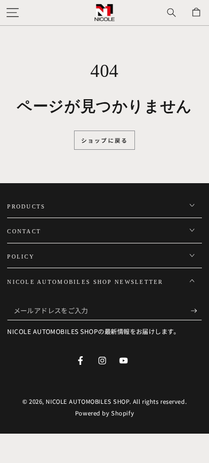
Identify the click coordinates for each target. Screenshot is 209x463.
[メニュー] (12, 13)
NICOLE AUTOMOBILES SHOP (87, 401)
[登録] (196, 310)
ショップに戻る (104, 140)
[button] (171, 13)
